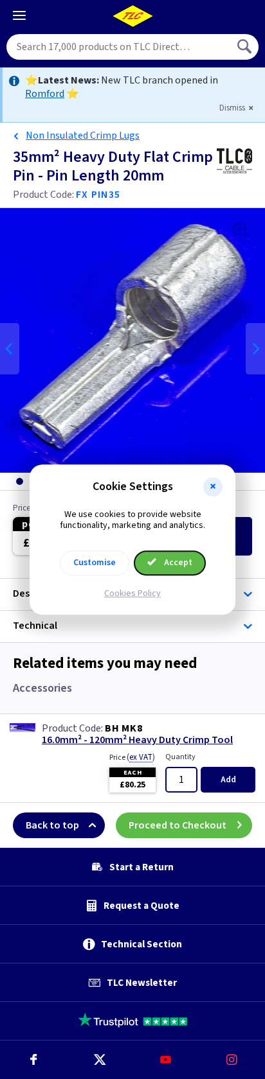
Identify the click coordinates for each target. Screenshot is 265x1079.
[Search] (246, 47)
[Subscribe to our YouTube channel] (165, 1059)
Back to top (52, 825)
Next (255, 348)
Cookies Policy (132, 593)
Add (228, 779)
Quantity (180, 756)
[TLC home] (132, 16)
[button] (213, 486)
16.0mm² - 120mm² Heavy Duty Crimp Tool (137, 740)
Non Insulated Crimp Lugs (83, 135)
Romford (44, 94)
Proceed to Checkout (177, 825)
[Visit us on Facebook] (33, 1059)
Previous (9, 348)
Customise (94, 562)
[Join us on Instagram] (232, 1059)
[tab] (19, 481)
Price (132, 757)
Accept (177, 562)
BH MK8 (124, 728)
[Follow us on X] (99, 1059)
